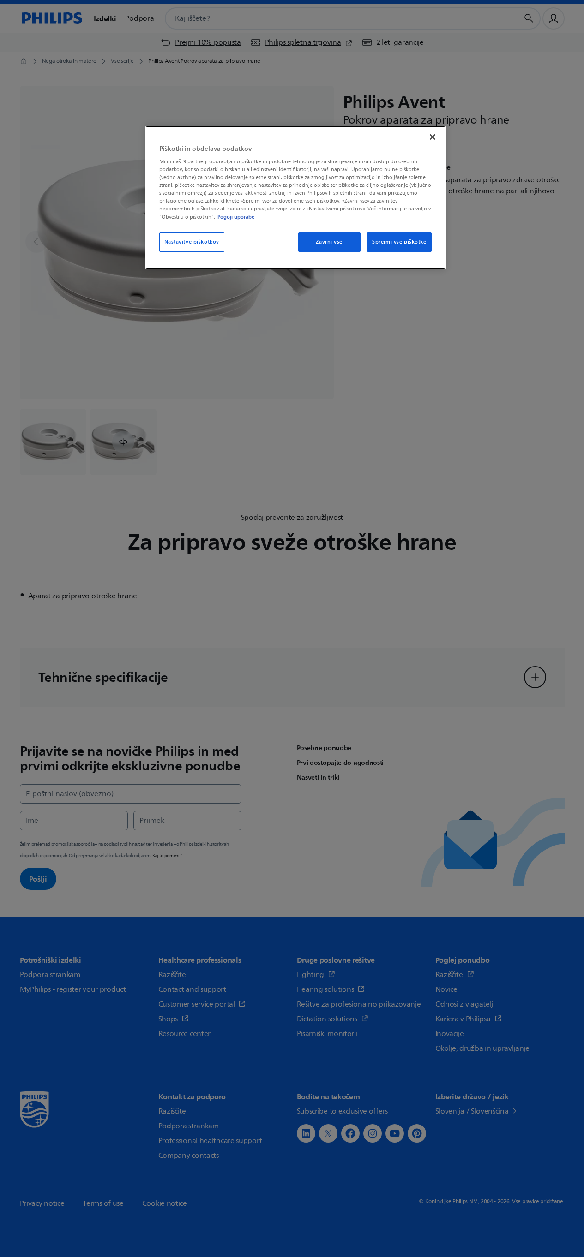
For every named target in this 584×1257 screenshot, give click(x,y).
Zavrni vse (329, 242)
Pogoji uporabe (235, 216)
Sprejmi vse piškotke (399, 242)
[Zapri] (432, 137)
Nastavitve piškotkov (191, 242)
